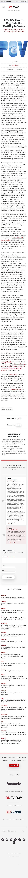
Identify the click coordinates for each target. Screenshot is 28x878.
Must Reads (12, 757)
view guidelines (11, 556)
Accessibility (18, 856)
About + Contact (21, 760)
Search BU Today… (9, 831)
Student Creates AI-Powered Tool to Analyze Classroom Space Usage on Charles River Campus (13, 709)
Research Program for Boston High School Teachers (13, 604)
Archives (12, 760)
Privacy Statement (11, 856)
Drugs (3, 409)
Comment (8, 557)
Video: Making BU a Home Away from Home (14, 671)
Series (24, 757)
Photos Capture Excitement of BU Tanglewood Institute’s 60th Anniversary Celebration (13, 725)
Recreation (9, 409)
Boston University (6, 1)
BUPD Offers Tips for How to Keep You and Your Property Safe (13, 686)
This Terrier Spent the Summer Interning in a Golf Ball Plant (13, 648)
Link (13, 523)
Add (18, 425)
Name (3, 565)
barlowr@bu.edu (16, 389)
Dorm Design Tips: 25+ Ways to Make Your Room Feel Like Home (13, 664)
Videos (18, 757)
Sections (4, 757)
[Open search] (24, 7)
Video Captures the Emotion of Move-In (12, 597)
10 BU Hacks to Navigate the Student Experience (11, 693)
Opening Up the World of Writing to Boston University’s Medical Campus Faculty (13, 618)
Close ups (5, 760)
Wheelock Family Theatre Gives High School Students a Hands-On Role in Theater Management (14, 627)
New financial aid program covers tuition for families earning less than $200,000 (13, 717)
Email (3, 570)
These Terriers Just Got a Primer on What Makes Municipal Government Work (12, 611)
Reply (9, 523)
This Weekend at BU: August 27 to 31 (11, 641)
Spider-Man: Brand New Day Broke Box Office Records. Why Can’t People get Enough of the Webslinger (14, 678)
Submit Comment (8, 577)
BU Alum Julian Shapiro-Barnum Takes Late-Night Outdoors (14, 701)
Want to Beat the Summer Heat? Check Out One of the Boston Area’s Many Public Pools (13, 733)
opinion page (13, 374)
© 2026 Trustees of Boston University (14, 853)
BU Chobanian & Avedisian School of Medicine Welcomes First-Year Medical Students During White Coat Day (12, 742)
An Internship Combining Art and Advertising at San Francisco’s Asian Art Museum (12, 656)
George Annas (14, 65)
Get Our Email (13, 765)
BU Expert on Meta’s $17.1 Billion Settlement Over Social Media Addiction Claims (13, 635)
